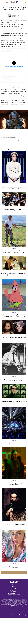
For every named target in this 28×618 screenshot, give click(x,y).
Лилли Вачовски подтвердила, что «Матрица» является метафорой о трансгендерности (14, 402)
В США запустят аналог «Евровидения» (14, 443)
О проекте (14, 584)
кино (2, 135)
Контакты (14, 588)
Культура (14, 11)
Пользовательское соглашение (14, 591)
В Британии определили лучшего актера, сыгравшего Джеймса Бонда (14, 379)
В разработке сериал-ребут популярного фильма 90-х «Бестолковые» (14, 210)
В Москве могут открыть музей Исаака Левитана (14, 525)
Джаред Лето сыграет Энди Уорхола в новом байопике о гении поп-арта (14, 338)
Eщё (14, 572)
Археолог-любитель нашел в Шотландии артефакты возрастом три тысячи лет (14, 251)
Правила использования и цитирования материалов (14, 594)
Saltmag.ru (11, 599)
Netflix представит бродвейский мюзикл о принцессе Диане (14, 187)
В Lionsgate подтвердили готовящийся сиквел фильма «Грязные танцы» (14, 274)
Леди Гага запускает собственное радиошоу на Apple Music (14, 566)
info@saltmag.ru (9, 604)
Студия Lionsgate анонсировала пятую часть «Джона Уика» (14, 483)
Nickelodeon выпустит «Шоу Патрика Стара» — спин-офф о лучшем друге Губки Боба (14, 315)
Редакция (14, 586)
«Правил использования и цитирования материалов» (12, 614)
